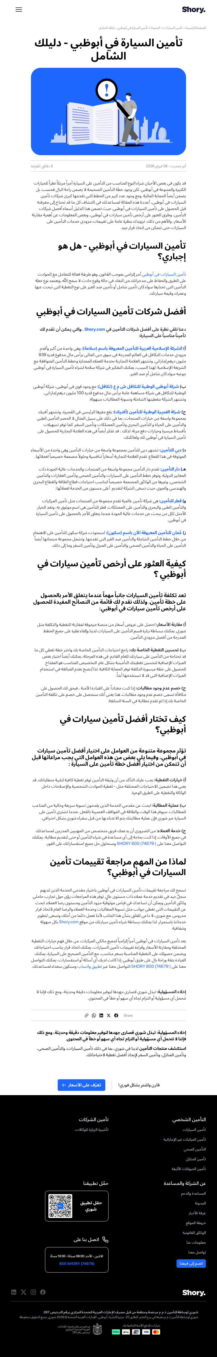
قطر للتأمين (171, 500)
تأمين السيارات (173, 28)
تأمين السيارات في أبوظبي (164, 274)
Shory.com (94, 329)
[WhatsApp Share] (94, 1015)
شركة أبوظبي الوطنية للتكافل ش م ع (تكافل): (138, 386)
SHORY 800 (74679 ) (137, 843)
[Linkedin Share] (101, 1015)
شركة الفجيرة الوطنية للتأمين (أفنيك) (147, 411)
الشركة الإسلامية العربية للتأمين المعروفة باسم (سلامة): (132, 348)
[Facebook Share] (116, 1015)
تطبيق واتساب (89, 966)
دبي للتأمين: (170, 450)
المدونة (155, 28)
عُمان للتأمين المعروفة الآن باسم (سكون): (144, 532)
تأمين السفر (148, 1054)
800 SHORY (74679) (76, 1263)
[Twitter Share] (109, 1015)
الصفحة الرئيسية (196, 28)
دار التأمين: (170, 469)
